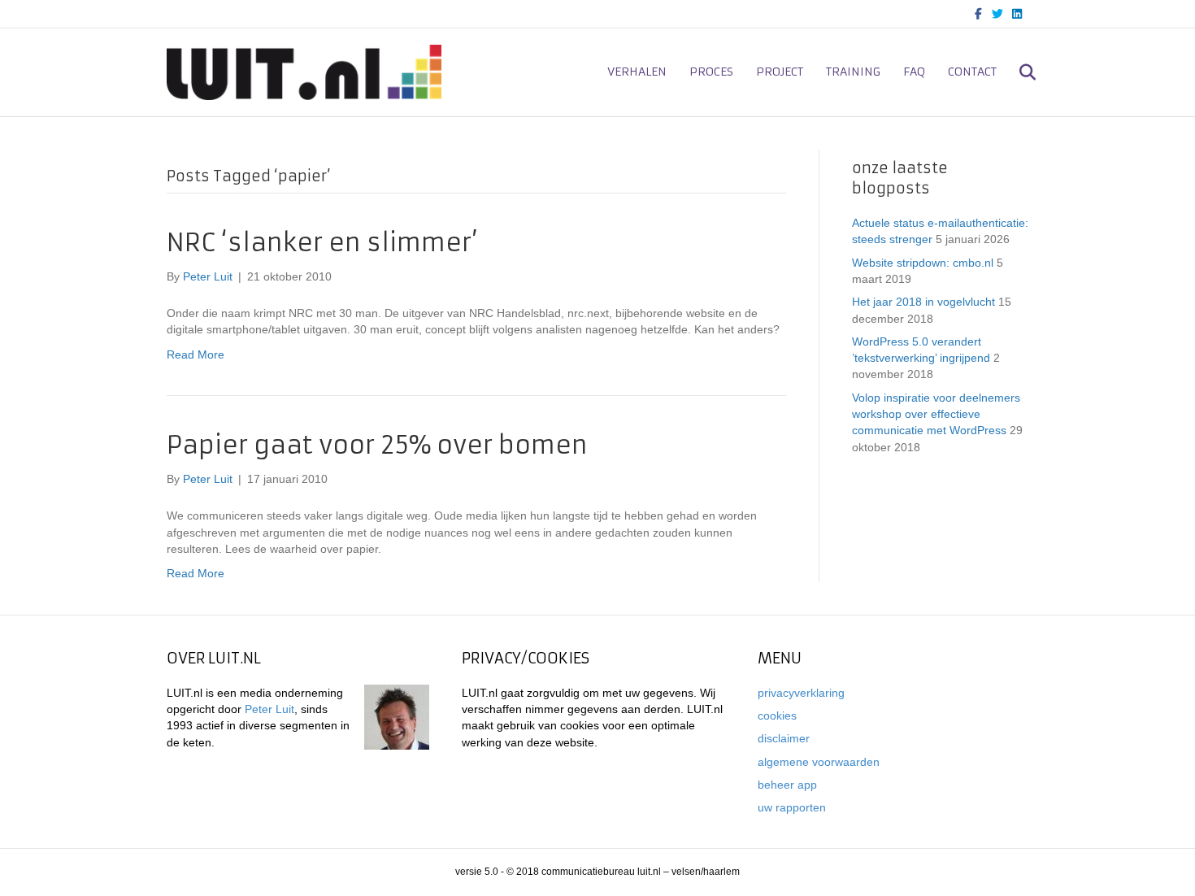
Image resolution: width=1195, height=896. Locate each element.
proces (711, 71)
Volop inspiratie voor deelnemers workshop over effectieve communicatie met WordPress (936, 414)
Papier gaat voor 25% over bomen (377, 445)
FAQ (914, 71)
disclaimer (784, 738)
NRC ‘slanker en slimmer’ (322, 243)
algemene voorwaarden (819, 761)
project (779, 71)
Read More (195, 354)
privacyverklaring (801, 692)
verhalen (637, 71)
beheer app (787, 784)
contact (972, 71)
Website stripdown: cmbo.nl (922, 262)
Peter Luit (269, 708)
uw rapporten (792, 807)
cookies (777, 715)
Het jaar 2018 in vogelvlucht (923, 301)
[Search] (1018, 72)
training (853, 71)
